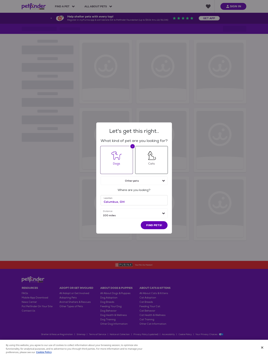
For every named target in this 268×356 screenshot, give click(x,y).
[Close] (262, 347)
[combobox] (134, 181)
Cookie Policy (44, 352)
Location (108, 198)
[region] (134, 348)
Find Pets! (154, 225)
